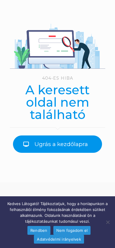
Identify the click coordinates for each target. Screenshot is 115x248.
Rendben (38, 230)
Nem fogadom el (72, 230)
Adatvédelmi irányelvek (59, 239)
